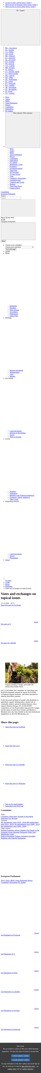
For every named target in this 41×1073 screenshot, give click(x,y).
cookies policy (12, 1069)
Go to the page (11, 249)
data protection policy (28, 1066)
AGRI (3, 219)
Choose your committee (13, 245)
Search (3, 196)
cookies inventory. (28, 1069)
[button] (22, 278)
